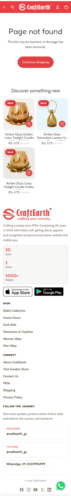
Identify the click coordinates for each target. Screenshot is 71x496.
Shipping (9, 390)
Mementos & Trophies (18, 332)
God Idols (9, 325)
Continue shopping (35, 62)
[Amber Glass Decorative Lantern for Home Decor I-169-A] (52, 114)
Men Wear (10, 346)
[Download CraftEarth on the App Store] (17, 291)
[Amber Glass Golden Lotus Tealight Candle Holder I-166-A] (19, 114)
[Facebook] (21, 489)
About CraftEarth (14, 362)
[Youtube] (35, 489)
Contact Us (10, 376)
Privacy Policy (12, 397)
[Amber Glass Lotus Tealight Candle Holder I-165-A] (19, 163)
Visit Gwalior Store (16, 369)
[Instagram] (28, 489)
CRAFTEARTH (39, 480)
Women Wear (12, 339)
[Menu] (4, 7)
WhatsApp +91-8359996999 (25, 464)
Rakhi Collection (14, 311)
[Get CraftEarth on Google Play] (49, 291)
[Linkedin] (49, 489)
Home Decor (12, 318)
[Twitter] (42, 489)
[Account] (57, 7)
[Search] (12, 7)
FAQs (6, 383)
